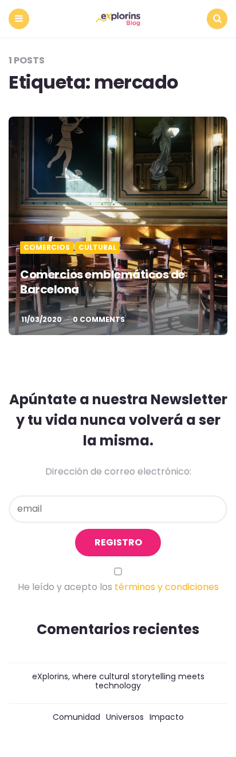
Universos (125, 717)
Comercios (46, 248)
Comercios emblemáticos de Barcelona (102, 281)
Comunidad (76, 717)
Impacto (167, 717)
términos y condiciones (167, 586)
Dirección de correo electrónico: (118, 471)
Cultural (97, 248)
